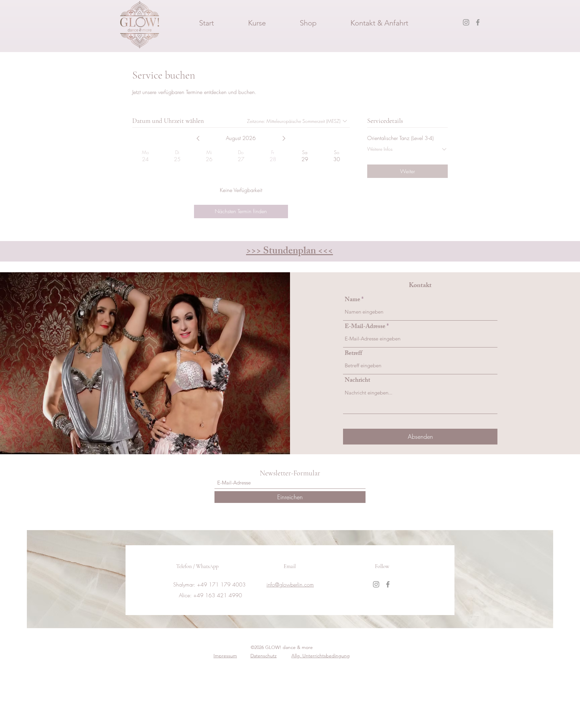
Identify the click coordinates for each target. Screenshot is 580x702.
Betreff (353, 354)
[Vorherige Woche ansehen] (198, 138)
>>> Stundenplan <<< (289, 252)
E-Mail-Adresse (365, 327)
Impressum (225, 656)
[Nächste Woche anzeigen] (284, 138)
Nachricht (357, 381)
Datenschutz (263, 656)
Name (352, 300)
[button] (257, 22)
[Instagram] (466, 22)
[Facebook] (478, 22)
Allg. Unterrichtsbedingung (320, 656)
